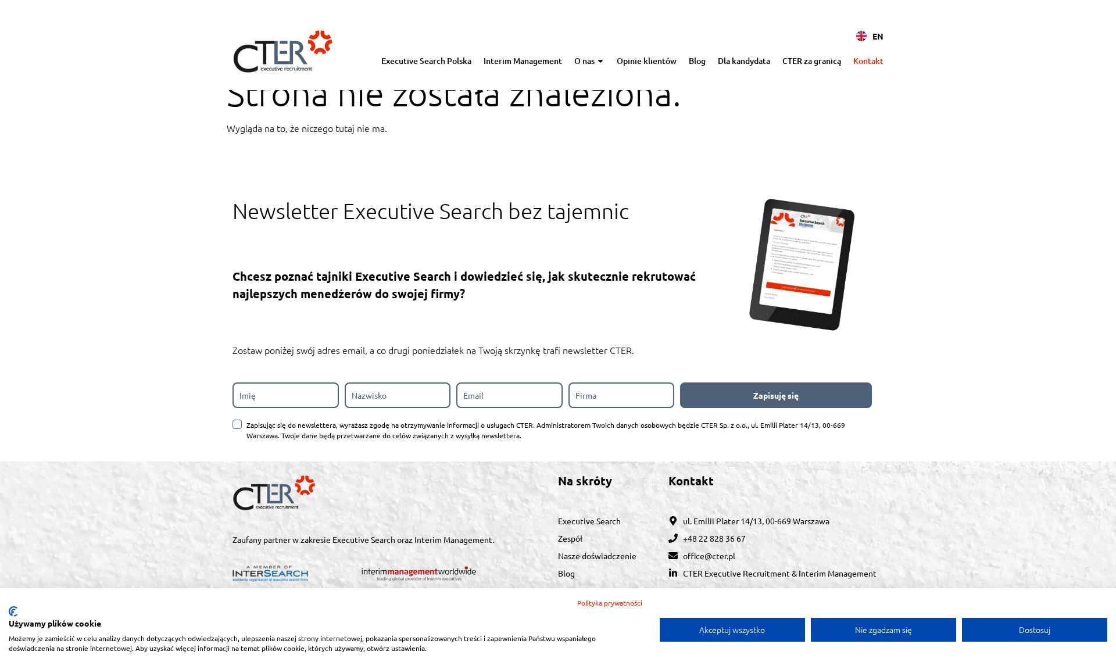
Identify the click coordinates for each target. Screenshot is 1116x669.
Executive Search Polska (426, 60)
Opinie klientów (647, 60)
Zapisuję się (776, 395)
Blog (697, 60)
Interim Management (523, 60)
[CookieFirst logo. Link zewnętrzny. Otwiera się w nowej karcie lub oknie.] (13, 611)
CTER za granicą (811, 60)
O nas (584, 60)
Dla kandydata (744, 60)
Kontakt (868, 60)
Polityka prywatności (609, 602)
